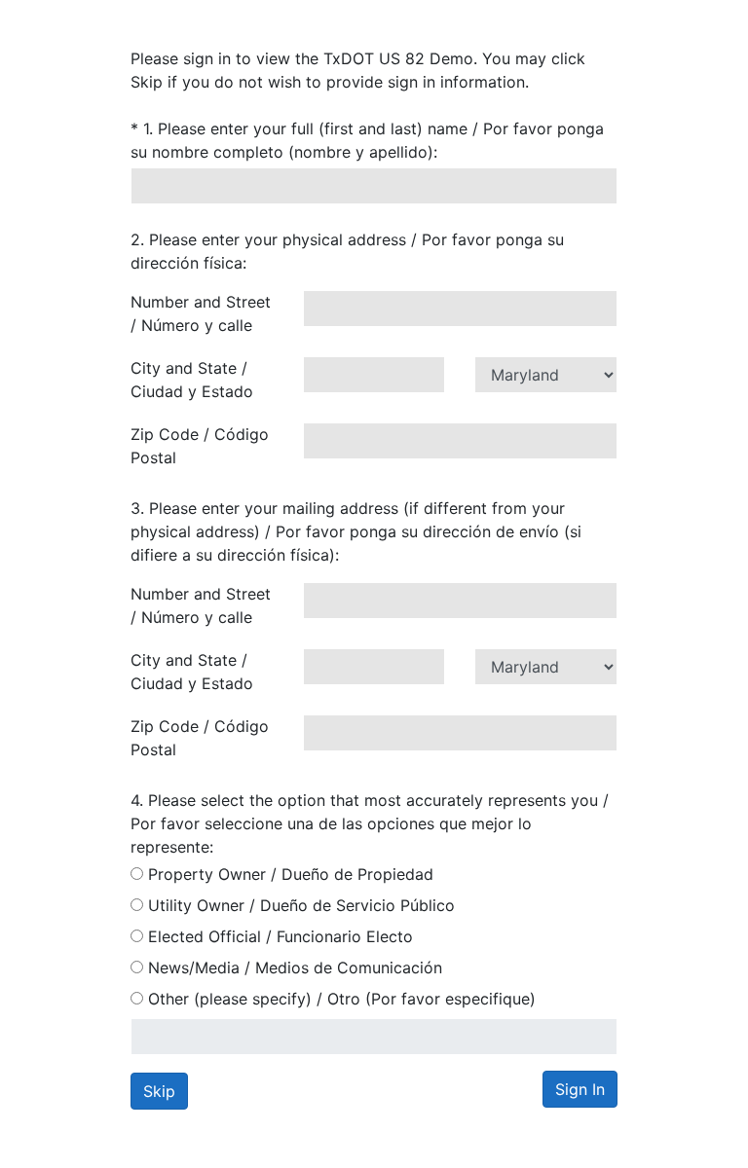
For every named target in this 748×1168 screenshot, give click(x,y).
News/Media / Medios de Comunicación (292, 967)
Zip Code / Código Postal (200, 445)
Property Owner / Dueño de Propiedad (288, 874)
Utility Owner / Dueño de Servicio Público (299, 905)
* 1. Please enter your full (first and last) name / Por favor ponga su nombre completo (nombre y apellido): (367, 140)
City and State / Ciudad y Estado (192, 379)
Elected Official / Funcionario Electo (278, 936)
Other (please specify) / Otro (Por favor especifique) (339, 998)
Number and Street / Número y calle (201, 313)
